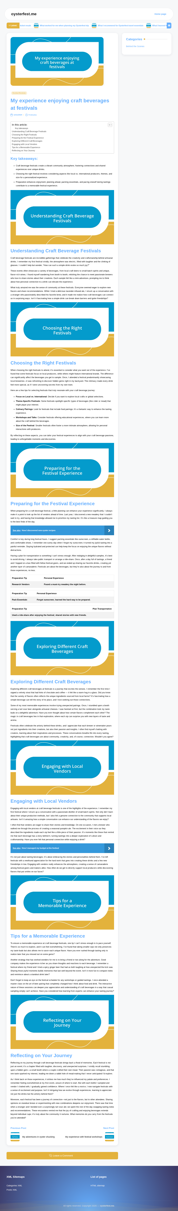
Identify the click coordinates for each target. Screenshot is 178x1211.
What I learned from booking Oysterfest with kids (135, 25)
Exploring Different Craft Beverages (27, 141)
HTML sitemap (98, 1185)
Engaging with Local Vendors (24, 144)
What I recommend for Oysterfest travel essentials (81, 25)
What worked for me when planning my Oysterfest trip (25, 25)
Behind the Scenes (135, 46)
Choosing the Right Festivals (24, 135)
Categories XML (14, 1185)
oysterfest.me (24, 14)
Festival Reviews (19, 93)
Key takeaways (21, 128)
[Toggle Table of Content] (109, 125)
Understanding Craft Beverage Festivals (29, 131)
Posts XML (12, 1189)
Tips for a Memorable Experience (26, 147)
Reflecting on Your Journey (23, 150)
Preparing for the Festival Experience (28, 138)
